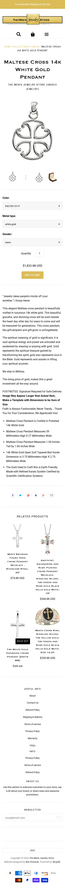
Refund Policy (33, 710)
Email (51, 495)
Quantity (26, 253)
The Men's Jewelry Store (41, 858)
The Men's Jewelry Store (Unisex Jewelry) (32, 86)
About (32, 695)
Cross (35, 46)
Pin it (28, 495)
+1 (43, 495)
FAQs (32, 745)
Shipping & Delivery (32, 717)
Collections (21, 46)
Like (13, 495)
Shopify (56, 862)
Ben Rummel (32, 862)
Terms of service (32, 724)
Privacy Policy (32, 731)
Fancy (35, 495)
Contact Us (32, 702)
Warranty (32, 738)
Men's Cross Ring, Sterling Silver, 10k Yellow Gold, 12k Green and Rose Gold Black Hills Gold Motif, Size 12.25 (47, 641)
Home (7, 46)
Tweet (20, 495)
